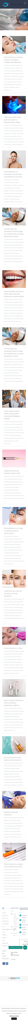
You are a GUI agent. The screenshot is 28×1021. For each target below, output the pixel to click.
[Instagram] (7, 963)
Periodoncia (24, 924)
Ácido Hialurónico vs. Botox (13, 648)
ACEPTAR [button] (14, 1018)
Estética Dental (24, 921)
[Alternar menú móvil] (25, 3)
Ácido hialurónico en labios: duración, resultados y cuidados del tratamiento (13, 59)
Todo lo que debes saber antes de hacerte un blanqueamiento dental (12, 119)
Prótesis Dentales (24, 928)
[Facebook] (4, 963)
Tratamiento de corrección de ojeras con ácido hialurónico (13, 593)
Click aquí (13, 959)
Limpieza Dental (24, 933)
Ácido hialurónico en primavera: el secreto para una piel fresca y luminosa (13, 174)
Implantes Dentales (24, 916)
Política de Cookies (14, 1016)
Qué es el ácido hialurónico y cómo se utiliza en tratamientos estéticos (14, 702)
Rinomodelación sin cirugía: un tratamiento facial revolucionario (13, 530)
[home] (5, 909)
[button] (25, 947)
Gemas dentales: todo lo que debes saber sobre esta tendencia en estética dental (14, 294)
